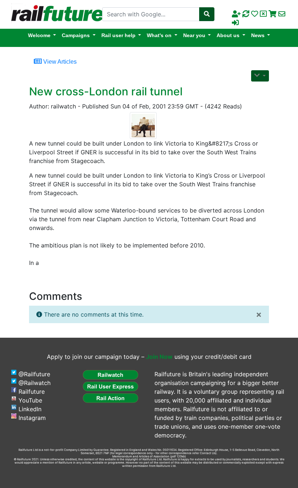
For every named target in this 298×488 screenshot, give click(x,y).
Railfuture (32, 391)
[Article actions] (260, 76)
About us (228, 35)
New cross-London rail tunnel (105, 91)
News (258, 35)
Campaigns (76, 35)
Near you (194, 35)
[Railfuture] (55, 13)
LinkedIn (30, 409)
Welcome (39, 35)
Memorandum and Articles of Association (140, 456)
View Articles (59, 62)
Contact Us (208, 453)
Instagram (32, 417)
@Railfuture (34, 374)
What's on (159, 35)
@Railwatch (35, 382)
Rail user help (118, 35)
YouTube (30, 400)
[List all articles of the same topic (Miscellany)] (146, 125)
